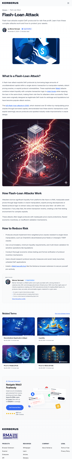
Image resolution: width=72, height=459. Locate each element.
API (3, 458)
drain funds (51, 91)
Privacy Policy (65, 451)
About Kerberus (47, 448)
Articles (25, 454)
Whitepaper (26, 448)
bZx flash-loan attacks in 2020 (17, 106)
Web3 (58, 88)
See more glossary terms (62, 313)
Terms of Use (65, 448)
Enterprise (5, 454)
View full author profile (18, 299)
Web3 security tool (19, 266)
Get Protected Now (15, 407)
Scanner (5, 451)
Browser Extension (8, 448)
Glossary (25, 458)
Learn (25, 451)
